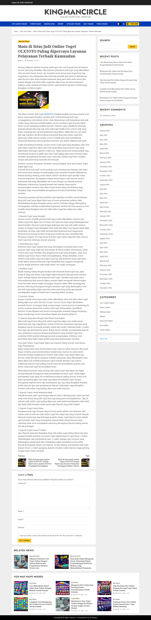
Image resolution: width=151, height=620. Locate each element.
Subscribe (134, 24)
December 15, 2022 (33, 61)
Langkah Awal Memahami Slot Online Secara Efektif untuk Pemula (40, 604)
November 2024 (106, 225)
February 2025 (105, 211)
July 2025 (103, 189)
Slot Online (88, 24)
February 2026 (105, 157)
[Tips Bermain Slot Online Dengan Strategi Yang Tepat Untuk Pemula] (104, 588)
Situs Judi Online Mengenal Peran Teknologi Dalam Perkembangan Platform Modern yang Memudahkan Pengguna (81, 563)
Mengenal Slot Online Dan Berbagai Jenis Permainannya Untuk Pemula (82, 588)
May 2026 (103, 144)
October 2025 (105, 176)
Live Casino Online (19, 24)
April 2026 (104, 149)
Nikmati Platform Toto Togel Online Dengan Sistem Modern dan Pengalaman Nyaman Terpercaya (39, 563)
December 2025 (106, 167)
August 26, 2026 (120, 593)
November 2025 (106, 171)
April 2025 (104, 202)
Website (21, 527)
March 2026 (104, 153)
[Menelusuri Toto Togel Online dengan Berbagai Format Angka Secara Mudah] (63, 604)
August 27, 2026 (78, 595)
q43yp (21, 61)
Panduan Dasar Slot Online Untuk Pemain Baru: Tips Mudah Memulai (124, 604)
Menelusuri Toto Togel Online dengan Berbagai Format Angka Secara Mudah (81, 604)
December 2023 (106, 274)
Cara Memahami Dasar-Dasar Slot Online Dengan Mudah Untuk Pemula (116, 63)
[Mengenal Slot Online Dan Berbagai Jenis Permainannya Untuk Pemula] (63, 588)
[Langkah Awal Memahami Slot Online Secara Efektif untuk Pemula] (21, 604)
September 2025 (106, 180)
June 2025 (104, 193)
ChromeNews (82, 617)
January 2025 (105, 216)
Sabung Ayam (49, 24)
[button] (124, 24)
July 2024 (103, 243)
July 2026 (103, 135)
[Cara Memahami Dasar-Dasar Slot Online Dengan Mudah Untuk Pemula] (21, 588)
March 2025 (104, 207)
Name (21, 511)
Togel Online (101, 24)
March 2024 (104, 261)
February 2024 (105, 265)
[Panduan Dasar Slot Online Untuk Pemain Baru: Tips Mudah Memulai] (104, 604)
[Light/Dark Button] (119, 24)
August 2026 (105, 131)
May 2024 (103, 252)
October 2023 (105, 283)
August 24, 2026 (78, 611)
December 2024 (106, 220)
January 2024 (105, 270)
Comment (22, 483)
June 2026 (104, 140)
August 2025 (105, 184)
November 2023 (106, 279)
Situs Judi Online (73, 24)
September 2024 (106, 234)
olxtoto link (103, 339)
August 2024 (105, 238)
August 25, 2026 (36, 609)
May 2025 (103, 198)
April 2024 (104, 256)
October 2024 (105, 229)
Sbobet (61, 24)
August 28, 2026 (36, 593)
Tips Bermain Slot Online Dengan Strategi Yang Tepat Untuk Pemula (125, 588)
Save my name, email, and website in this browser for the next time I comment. (51, 535)
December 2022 (106, 288)
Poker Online (35, 24)
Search (105, 40)
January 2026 (105, 162)
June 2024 (104, 247)
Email (21, 519)
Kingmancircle (75, 12)
